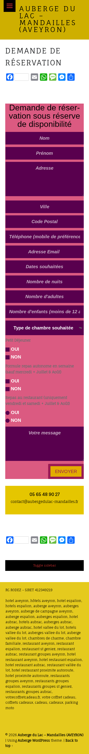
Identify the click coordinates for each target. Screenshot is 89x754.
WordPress (41, 740)
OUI (15, 349)
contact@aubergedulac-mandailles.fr (44, 501)
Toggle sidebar (44, 565)
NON (16, 356)
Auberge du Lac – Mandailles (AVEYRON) (48, 19)
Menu (10, 6)
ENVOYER (66, 471)
